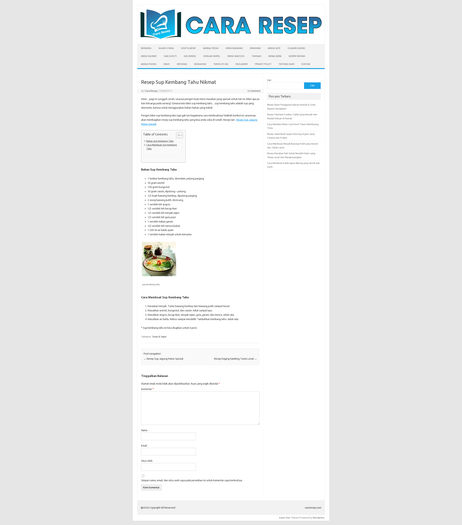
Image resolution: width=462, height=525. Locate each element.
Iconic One (284, 517)
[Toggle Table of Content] (177, 135)
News (167, 64)
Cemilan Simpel (211, 56)
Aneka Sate (274, 48)
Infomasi (182, 64)
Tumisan (256, 56)
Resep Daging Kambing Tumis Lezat (235, 358)
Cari (269, 80)
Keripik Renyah (297, 56)
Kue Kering (190, 56)
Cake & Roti (170, 56)
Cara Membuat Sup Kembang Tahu (161, 146)
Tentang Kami (286, 64)
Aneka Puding (148, 64)
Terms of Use (220, 64)
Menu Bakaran (234, 48)
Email (144, 445)
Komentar (147, 389)
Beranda (146, 48)
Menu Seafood (235, 56)
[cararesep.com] (231, 38)
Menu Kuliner (148, 56)
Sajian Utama (166, 48)
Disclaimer (242, 64)
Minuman (255, 48)
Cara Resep (151, 90)
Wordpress (318, 517)
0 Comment (254, 90)
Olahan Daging (296, 48)
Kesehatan (200, 64)
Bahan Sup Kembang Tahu (160, 141)
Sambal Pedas (211, 48)
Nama (144, 430)
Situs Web (146, 460)
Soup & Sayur (188, 48)
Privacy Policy (263, 64)
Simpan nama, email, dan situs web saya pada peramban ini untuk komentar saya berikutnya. (192, 480)
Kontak (306, 64)
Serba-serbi (275, 56)
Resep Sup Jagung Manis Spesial (163, 358)
